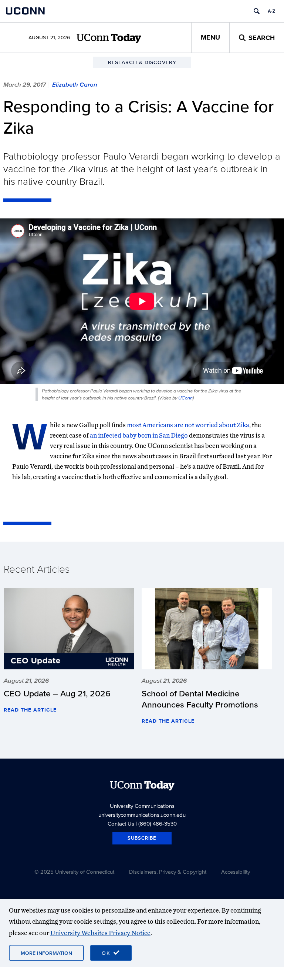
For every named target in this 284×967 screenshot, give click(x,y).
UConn (185, 397)
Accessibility (235, 872)
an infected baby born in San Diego (139, 435)
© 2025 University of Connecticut (74, 872)
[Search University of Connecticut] (257, 11)
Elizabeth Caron (74, 84)
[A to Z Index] (271, 11)
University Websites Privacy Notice (100, 933)
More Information (46, 953)
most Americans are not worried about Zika (188, 425)
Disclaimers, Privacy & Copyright (167, 872)
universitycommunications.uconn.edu (142, 815)
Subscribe (142, 837)
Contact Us (121, 823)
